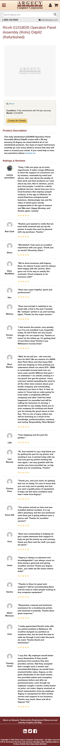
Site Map (38, 723)
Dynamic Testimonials (21, 720)
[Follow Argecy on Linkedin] (25, 731)
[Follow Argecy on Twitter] (30, 731)
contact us (30, 153)
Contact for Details (17, 120)
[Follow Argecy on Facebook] (35, 731)
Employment (37, 720)
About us (7, 720)
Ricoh (11, 104)
